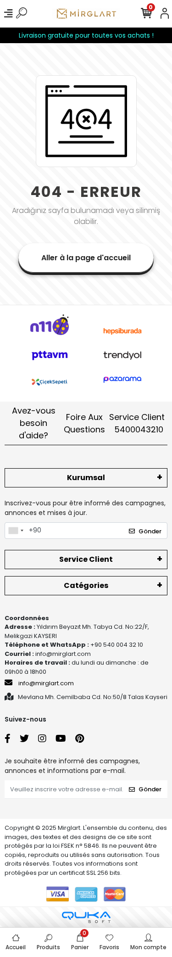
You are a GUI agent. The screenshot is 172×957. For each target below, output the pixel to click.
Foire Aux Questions (84, 423)
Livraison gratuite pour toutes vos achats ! (86, 35)
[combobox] (15, 530)
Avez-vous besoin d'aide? (33, 423)
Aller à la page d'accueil (86, 257)
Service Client (137, 423)
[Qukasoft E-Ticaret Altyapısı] (86, 917)
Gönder (150, 531)
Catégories (86, 585)
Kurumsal (86, 477)
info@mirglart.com (46, 683)
